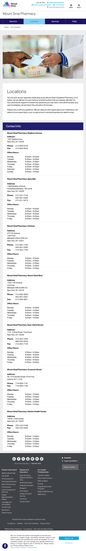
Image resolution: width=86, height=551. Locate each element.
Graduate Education (26, 485)
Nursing (40, 484)
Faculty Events (25, 502)
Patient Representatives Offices (7, 497)
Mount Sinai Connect (45, 478)
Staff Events (42, 494)
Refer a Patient (43, 481)
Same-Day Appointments (56, 7)
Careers (20, 523)
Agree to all (69, 538)
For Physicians (59, 5)
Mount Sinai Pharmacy (19, 13)
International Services (9, 482)
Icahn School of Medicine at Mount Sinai (26, 477)
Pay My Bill (5, 476)
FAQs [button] (74, 21)
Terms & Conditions (31, 523)
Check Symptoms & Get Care (42, 5)
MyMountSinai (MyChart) (56, 2)
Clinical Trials (6, 507)
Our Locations (15, 27)
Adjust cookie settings (18, 547)
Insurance (23, 499)
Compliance (27, 529)
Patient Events (7, 513)
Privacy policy (32, 547)
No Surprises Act (7, 479)
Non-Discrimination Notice (43, 529)
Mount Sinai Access (8, 484)
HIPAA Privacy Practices (13, 529)
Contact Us (11, 523)
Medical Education (26, 483)
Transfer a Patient (44, 475)
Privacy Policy (45, 523)
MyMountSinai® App (8, 473)
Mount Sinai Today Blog (22, 463)
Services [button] (55, 21)
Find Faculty (24, 491)
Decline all (69, 543)
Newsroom (5, 510)
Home (6, 27)
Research (23, 488)
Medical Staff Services (45, 492)
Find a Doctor (6, 487)
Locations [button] (34, 21)
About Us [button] (13, 21)
